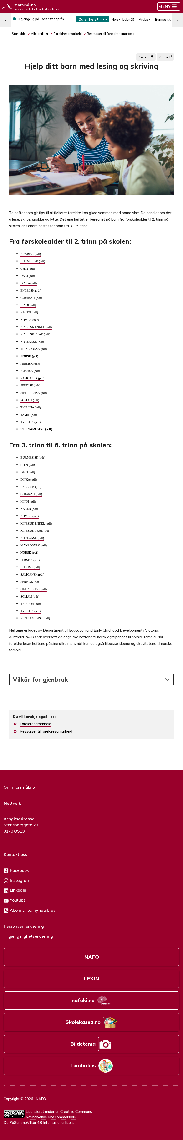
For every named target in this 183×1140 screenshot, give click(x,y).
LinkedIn (17, 890)
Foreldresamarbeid (35, 724)
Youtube (17, 900)
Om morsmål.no (19, 787)
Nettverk (12, 803)
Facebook (19, 870)
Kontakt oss (15, 854)
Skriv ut (144, 57)
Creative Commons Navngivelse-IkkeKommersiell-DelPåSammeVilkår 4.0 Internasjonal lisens (48, 1117)
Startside (19, 34)
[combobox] (56, 19)
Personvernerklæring (24, 926)
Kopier (164, 57)
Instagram (19, 880)
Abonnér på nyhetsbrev (32, 910)
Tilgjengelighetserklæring (28, 936)
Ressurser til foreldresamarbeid (46, 731)
